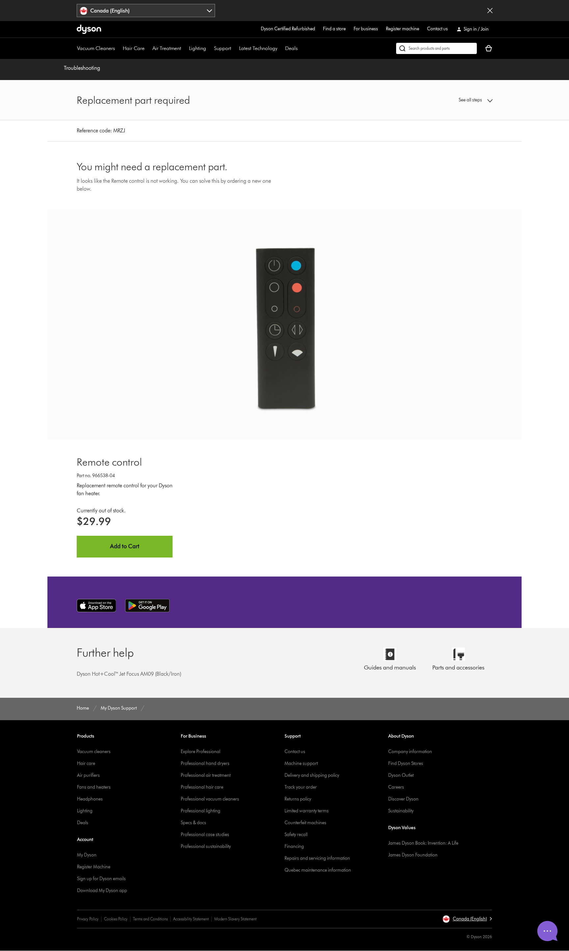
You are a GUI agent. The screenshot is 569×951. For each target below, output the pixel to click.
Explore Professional (200, 751)
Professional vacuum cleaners (210, 799)
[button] (444, 100)
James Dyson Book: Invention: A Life (423, 843)
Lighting (197, 48)
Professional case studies (205, 834)
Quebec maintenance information (317, 870)
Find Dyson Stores (405, 763)
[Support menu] (234, 48)
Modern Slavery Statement (235, 918)
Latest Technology (258, 48)
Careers (396, 787)
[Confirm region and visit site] (490, 10)
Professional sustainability (206, 846)
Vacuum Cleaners (96, 48)
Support (222, 48)
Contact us (437, 29)
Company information (410, 751)
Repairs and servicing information (317, 858)
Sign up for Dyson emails (101, 879)
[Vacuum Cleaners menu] (118, 48)
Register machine (402, 29)
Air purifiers (88, 775)
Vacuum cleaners (94, 751)
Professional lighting (200, 811)
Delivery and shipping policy (311, 775)
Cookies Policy (115, 918)
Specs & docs (193, 823)
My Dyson (86, 855)
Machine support (301, 763)
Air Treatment (166, 48)
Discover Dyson (403, 799)
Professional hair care (202, 787)
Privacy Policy (87, 918)
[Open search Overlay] (436, 48)
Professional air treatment (205, 775)
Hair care (86, 763)
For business (366, 29)
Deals (291, 48)
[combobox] (146, 10)
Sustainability (401, 811)
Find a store (334, 29)
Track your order (300, 787)
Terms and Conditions (150, 918)
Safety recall (296, 834)
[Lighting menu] (209, 48)
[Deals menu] (301, 48)
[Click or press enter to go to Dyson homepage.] (89, 29)
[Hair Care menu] (148, 48)
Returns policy (297, 799)
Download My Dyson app (102, 890)
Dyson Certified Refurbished (288, 29)
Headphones (90, 799)
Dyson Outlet (401, 775)
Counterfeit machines (305, 823)
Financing (294, 846)
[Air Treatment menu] (184, 48)
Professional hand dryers (205, 763)
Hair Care (134, 48)
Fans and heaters (94, 787)
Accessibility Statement (191, 918)
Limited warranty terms (306, 811)
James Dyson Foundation (413, 855)
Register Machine (93, 867)
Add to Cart (124, 546)
